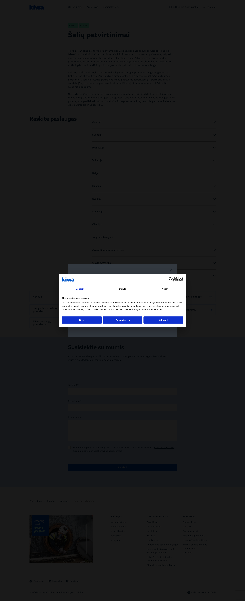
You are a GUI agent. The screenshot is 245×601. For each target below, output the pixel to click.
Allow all (163, 320)
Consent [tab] (80, 288)
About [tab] (165, 288)
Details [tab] (122, 288)
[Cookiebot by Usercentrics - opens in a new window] (170, 279)
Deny (81, 320)
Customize (121, 320)
